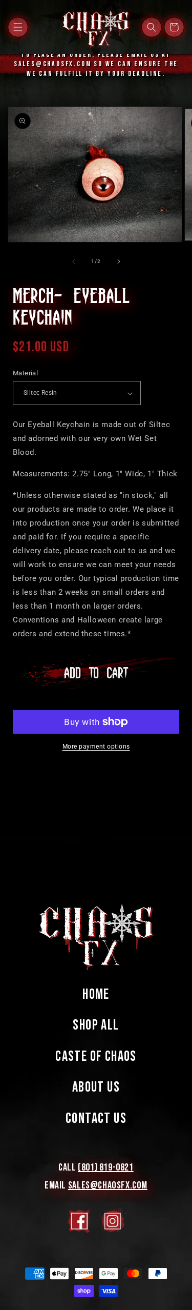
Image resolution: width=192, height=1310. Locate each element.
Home (96, 994)
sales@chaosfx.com (107, 1185)
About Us (96, 1087)
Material (25, 373)
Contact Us (96, 1118)
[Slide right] (119, 261)
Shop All (96, 1025)
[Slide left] (73, 261)
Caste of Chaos (96, 1056)
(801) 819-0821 (105, 1167)
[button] (18, 27)
